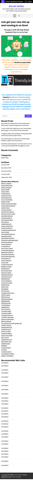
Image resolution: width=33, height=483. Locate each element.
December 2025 (6, 168)
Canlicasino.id (5, 194)
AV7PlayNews (5, 305)
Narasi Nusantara (7, 186)
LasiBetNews (5, 307)
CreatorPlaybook (7, 265)
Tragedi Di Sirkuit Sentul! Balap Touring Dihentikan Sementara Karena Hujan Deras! (16, 135)
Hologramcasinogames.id (9, 240)
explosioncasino (6, 236)
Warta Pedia (5, 190)
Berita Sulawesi (6, 321)
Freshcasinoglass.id (7, 250)
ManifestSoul (5, 269)
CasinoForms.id (6, 196)
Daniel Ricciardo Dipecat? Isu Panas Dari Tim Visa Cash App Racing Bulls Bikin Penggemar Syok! (16, 145)
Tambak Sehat (6, 311)
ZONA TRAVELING (7, 336)
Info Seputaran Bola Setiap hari (11, 323)
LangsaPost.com (6, 340)
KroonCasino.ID (6, 261)
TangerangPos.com (7, 293)
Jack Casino (5, 232)
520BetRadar (5, 301)
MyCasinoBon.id (6, 198)
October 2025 (5, 174)
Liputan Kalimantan (7, 319)
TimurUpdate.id (6, 281)
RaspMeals (4, 289)
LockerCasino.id (6, 210)
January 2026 (5, 165)
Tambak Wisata (6, 334)
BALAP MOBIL (16, 6)
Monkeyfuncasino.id (7, 254)
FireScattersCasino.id (8, 206)
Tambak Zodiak (6, 313)
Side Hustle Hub (6, 342)
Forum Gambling (6, 200)
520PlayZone (5, 297)
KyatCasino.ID (5, 258)
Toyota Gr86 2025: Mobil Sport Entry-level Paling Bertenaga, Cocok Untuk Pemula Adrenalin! (16, 129)
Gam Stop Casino (7, 248)
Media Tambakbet (7, 356)
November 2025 (6, 171)
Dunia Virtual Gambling (8, 204)
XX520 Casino (5, 295)
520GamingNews (6, 299)
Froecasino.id (5, 246)
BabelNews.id (5, 279)
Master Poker (5, 202)
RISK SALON (5, 338)
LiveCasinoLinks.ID (7, 220)
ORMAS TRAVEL (6, 325)
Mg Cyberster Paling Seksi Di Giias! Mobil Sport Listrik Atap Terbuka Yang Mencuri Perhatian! (15, 124)
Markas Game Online (8, 214)
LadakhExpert (5, 344)
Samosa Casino (6, 273)
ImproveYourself (6, 283)
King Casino (5, 222)
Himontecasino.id (7, 242)
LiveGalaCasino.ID (7, 216)
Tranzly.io (6, 97)
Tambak (4, 350)
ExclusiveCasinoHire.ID (8, 230)
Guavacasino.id (6, 244)
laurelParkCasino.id (7, 212)
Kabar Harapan (6, 188)
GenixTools (4, 287)
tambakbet (4, 363)
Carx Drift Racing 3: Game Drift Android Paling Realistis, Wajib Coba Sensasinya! (15, 140)
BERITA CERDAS (6, 183)
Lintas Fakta (5, 192)
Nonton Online (6, 331)
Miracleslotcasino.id (7, 238)
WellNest (4, 346)
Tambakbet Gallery (7, 354)
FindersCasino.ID (6, 228)
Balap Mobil (4, 158)
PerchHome (5, 291)
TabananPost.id (6, 277)
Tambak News (6, 348)
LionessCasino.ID (6, 218)
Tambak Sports (6, 352)
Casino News (5, 208)
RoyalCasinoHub (6, 271)
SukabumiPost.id (6, 327)
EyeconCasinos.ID (7, 226)
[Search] (19, 16)
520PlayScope (6, 303)
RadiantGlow (5, 285)
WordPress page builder (22, 62)
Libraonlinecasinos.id (8, 256)
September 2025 (6, 177)
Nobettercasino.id (7, 252)
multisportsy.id (6, 329)
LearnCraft (4, 263)
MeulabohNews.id (7, 275)
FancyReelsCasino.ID (8, 234)
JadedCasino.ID (6, 224)
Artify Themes (16, 477)
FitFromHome (5, 309)
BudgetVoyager (6, 267)
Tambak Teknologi (7, 317)
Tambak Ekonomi (7, 315)
